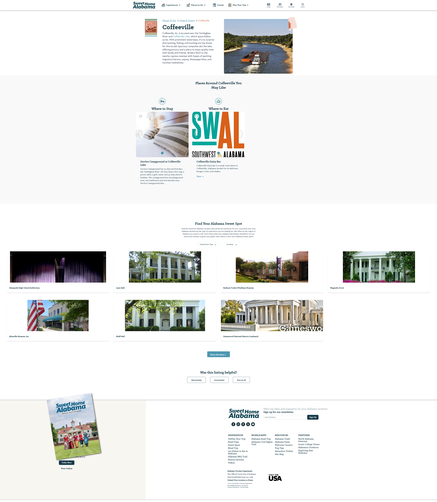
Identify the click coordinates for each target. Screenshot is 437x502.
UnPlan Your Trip (236, 439)
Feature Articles (236, 459)
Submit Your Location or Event (240, 480)
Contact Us (245, 485)
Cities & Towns (187, 20)
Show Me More (218, 354)
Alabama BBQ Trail (237, 456)
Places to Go (197, 5)
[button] (139, 134)
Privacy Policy (244, 487)
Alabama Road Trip (261, 439)
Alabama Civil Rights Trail (262, 443)
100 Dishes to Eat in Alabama (238, 452)
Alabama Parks (282, 442)
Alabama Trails (282, 439)
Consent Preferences (233, 487)
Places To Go (169, 20)
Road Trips (233, 442)
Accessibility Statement (234, 485)
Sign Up (312, 417)
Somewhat (219, 380)
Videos (231, 463)
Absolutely (196, 380)
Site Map (279, 454)
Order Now (67, 462)
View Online (66, 468)
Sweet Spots (234, 445)
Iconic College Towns (309, 444)
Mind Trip (233, 448)
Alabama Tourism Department (239, 471)
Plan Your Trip (239, 5)
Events (220, 5)
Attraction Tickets (284, 451)
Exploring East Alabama (305, 451)
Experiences (172, 5)
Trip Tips (279, 448)
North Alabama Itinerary (306, 440)
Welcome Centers (284, 445)
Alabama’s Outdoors (308, 447)
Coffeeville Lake (181, 36)
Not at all (241, 380)
